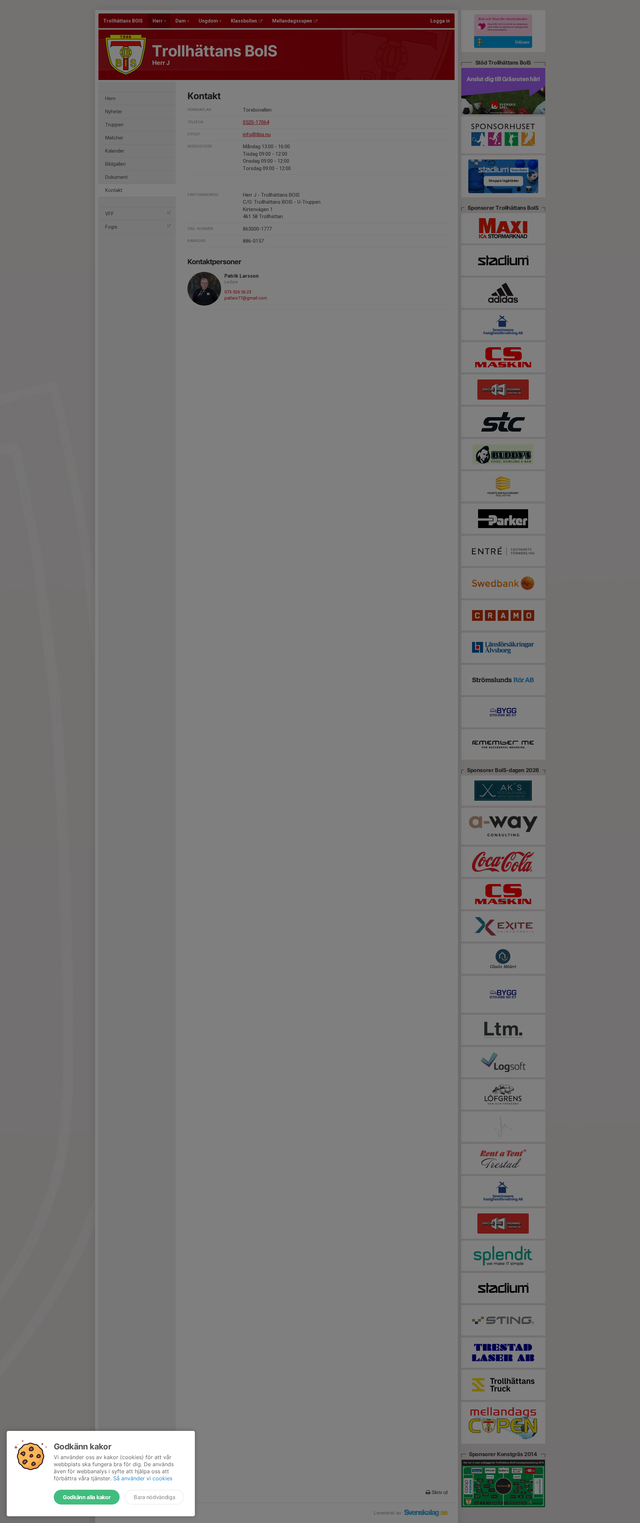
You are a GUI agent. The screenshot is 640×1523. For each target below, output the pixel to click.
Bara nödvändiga (154, 1497)
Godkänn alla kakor (87, 1497)
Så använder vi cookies (142, 1478)
